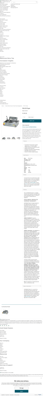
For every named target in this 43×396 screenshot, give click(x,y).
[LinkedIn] (9, 326)
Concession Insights (6, 61)
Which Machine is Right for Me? (5, 66)
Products (1, 346)
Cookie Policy (36, 374)
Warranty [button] (25, 189)
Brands (1, 345)
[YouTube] (7, 326)
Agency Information (12, 374)
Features (25, 141)
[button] (31, 164)
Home (3, 105)
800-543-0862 (27, 296)
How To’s (1, 356)
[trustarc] (40, 395)
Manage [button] (21, 388)
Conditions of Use (30, 374)
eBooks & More (2, 65)
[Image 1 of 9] (4, 138)
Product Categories (3, 72)
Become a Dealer (3, 332)
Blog (1, 68)
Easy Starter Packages (4, 74)
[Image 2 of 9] (8, 138)
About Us (1, 343)
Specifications (26, 155)
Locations (1, 348)
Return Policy (17, 375)
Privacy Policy (12, 375)
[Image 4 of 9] (18, 138)
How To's (1, 67)
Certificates (2, 77)
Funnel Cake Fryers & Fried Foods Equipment (13, 105)
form (26, 183)
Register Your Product (4, 363)
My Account (2, 336)
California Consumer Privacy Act (21, 374)
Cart (9, 1)
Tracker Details (12, 394)
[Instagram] (5, 326)
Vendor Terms (25, 375)
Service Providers (3, 331)
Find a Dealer (2, 330)
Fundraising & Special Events (5, 64)
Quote (7, 1)
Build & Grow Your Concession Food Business (8, 63)
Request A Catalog (3, 338)
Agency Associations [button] (27, 286)
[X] (3, 326)
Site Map (21, 375)
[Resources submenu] (4, 78)
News (1, 347)
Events (1, 350)
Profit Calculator (3, 70)
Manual (24, 174)
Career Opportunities (3, 351)
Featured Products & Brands (5, 73)
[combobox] (24, 2)
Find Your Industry (3, 71)
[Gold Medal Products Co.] (5, 0)
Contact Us (2, 335)
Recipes (1, 75)
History (1, 344)
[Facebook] (1, 326)
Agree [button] (21, 391)
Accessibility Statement (4, 374)
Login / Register (3, 1)
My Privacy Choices (5, 375)
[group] (11, 122)
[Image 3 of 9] (13, 138)
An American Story (3, 352)
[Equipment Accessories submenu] (4, 18)
